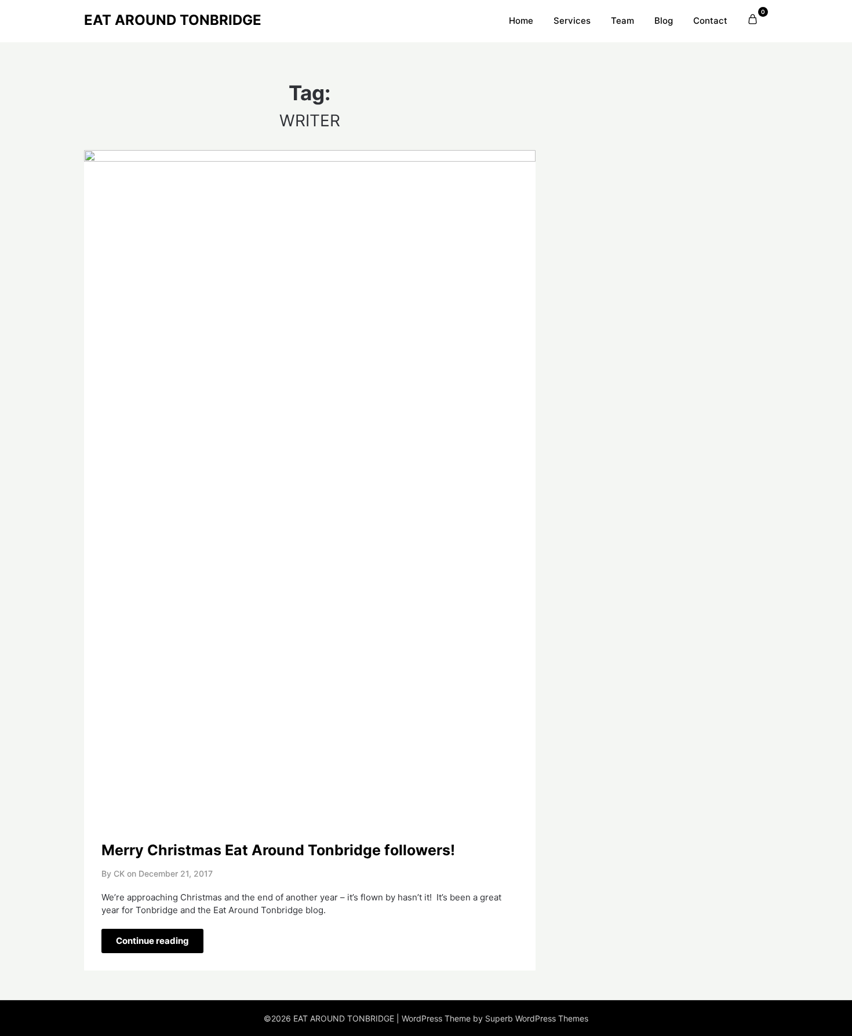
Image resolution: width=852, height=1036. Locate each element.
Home (521, 20)
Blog (663, 20)
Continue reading (152, 940)
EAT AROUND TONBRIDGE (172, 20)
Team (622, 20)
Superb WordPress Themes (536, 1018)
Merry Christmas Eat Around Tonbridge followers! (278, 850)
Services (572, 20)
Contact (710, 20)
